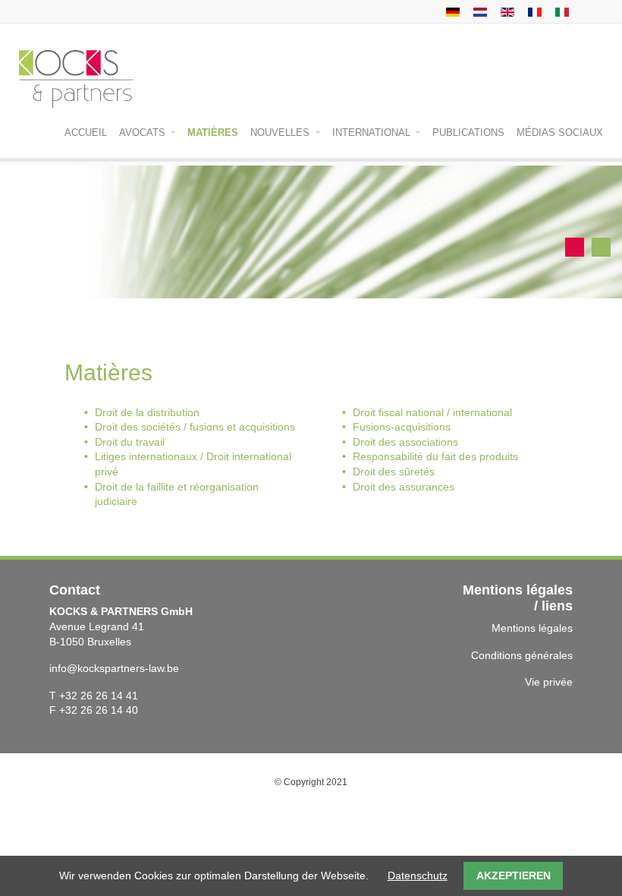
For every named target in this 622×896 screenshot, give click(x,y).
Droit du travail (130, 442)
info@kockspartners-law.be (114, 668)
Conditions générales (522, 655)
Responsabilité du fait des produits (435, 456)
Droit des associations (405, 442)
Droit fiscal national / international (432, 412)
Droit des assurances (403, 487)
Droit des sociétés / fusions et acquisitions (195, 427)
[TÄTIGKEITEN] (451, 11)
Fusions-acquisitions (402, 427)
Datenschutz (418, 875)
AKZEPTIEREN (513, 875)
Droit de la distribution (147, 412)
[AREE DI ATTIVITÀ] (560, 11)
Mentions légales (532, 628)
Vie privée (549, 682)
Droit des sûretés (394, 471)
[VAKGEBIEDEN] (478, 11)
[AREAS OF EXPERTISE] (505, 11)
